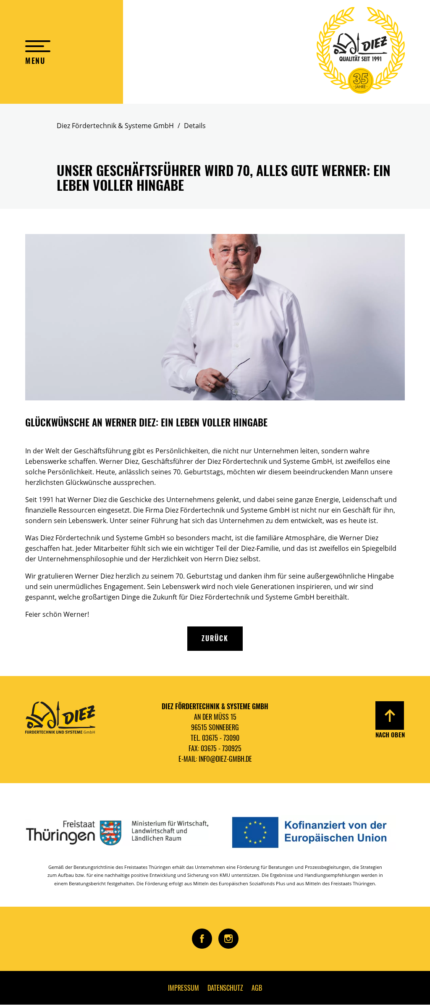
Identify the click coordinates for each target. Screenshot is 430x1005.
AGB (257, 988)
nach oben (390, 734)
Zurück (215, 638)
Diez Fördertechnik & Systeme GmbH (115, 125)
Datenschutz (225, 988)
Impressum (183, 988)
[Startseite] (361, 51)
